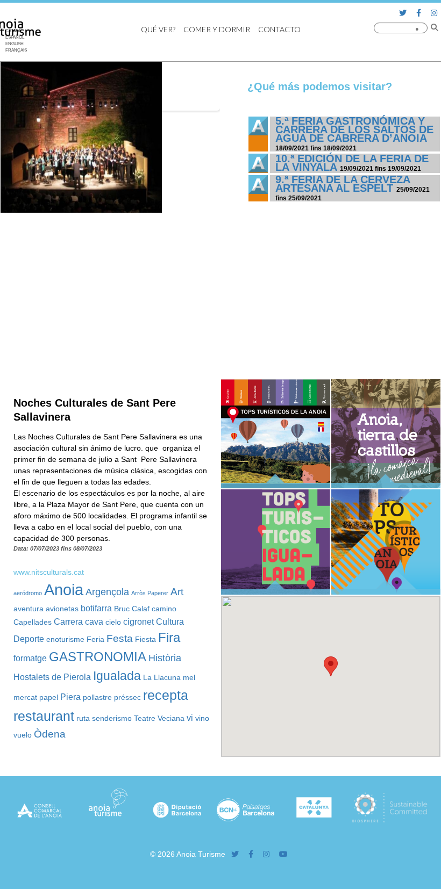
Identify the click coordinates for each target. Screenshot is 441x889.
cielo (113, 622)
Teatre (144, 718)
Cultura (170, 621)
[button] (330, 666)
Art (176, 591)
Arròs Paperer (149, 593)
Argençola (107, 592)
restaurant (43, 716)
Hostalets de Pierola (52, 677)
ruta (83, 718)
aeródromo (27, 593)
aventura (28, 608)
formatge (30, 658)
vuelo (22, 735)
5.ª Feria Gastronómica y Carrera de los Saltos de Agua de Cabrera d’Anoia (354, 129)
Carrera (68, 621)
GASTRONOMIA (97, 656)
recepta (165, 695)
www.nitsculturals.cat (48, 572)
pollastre (97, 697)
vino (202, 718)
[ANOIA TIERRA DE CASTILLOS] (385, 485)
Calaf (141, 608)
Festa (119, 638)
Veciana (171, 718)
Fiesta (145, 639)
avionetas (62, 608)
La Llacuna (162, 677)
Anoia (63, 589)
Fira (169, 637)
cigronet (138, 621)
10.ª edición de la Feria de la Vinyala (352, 163)
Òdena (50, 734)
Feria (95, 639)
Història (164, 658)
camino (164, 608)
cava (94, 621)
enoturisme (65, 639)
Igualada (117, 676)
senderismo (112, 718)
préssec (127, 697)
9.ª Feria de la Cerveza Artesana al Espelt (342, 184)
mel (189, 677)
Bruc (122, 608)
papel (48, 697)
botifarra (96, 608)
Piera (70, 697)
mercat (25, 697)
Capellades (32, 622)
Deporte (28, 639)
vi (190, 717)
